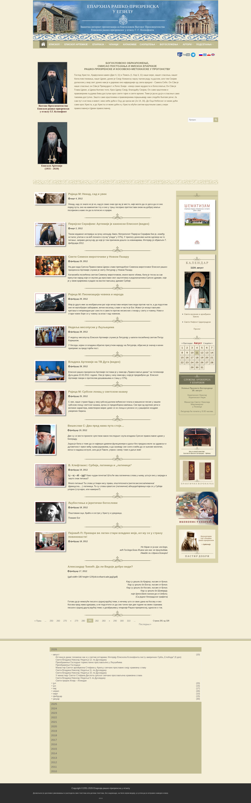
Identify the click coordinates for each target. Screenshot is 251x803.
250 (51, 621)
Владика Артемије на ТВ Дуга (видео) (94, 361)
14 (211, 352)
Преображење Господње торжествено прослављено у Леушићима (89, 662)
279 (76, 621)
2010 (54, 771)
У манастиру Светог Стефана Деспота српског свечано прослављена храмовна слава (99, 675)
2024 (54, 708)
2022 (54, 717)
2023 (54, 712)
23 (187, 362)
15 (182, 357)
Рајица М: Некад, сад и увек (87, 194)
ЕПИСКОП (54, 44)
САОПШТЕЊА (147, 44)
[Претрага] (216, 119)
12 (201, 352)
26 (201, 362)
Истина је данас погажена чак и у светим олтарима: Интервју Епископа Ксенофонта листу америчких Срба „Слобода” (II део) (118, 657)
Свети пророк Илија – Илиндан (71, 680)
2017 (54, 739)
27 (206, 362)
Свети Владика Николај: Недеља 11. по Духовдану (81, 670)
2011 (54, 766)
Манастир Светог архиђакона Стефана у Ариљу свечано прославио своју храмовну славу (101, 667)
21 (211, 357)
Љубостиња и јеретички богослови (93, 502)
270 (65, 621)
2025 (54, 703)
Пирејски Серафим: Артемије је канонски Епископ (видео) (108, 223)
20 (206, 357)
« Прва (37, 621)
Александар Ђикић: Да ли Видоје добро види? (100, 566)
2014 (54, 753)
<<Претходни (186, 343)
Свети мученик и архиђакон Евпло (197, 315)
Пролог (197, 329)
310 (128, 621)
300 (122, 621)
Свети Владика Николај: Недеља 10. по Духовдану (81, 673)
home (43, 44)
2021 (54, 721)
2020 (54, 726)
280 (83, 621)
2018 (54, 735)
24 (192, 362)
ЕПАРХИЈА (98, 44)
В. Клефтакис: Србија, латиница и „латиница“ (100, 465)
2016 (54, 744)
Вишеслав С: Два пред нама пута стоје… (96, 425)
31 (201, 367)
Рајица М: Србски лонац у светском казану (98, 391)
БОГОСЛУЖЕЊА (169, 44)
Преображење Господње (68, 665)
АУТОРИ (187, 44)
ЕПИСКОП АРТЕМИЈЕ (76, 44)
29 (192, 367)
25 (197, 362)
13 (206, 352)
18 (197, 357)
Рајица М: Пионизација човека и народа (95, 294)
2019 (54, 730)
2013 (54, 757)
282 (97, 621)
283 (103, 621)
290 (115, 621)
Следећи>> (208, 343)
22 (182, 362)
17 (192, 357)
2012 (54, 762)
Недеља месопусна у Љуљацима (91, 327)
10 (192, 352)
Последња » (145, 624)
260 (58, 621)
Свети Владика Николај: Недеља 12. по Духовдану (81, 659)
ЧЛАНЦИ (113, 44)
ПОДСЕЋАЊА (204, 44)
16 (187, 357)
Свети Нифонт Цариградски (197, 322)
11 (197, 352)
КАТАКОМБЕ (130, 44)
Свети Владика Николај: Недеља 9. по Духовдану (81, 678)
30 (197, 367)
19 (201, 357)
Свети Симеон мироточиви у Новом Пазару (98, 256)
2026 (54, 649)
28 (211, 362)
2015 (54, 748)
